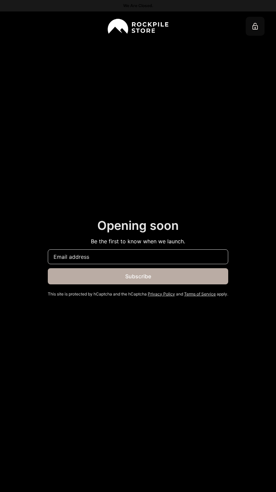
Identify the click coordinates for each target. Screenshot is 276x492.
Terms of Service (200, 293)
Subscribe (138, 276)
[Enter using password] (255, 26)
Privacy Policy (161, 293)
